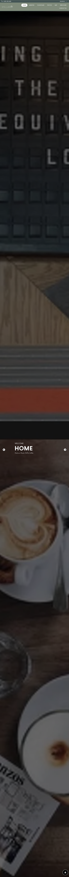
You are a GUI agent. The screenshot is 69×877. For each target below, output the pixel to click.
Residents (62, 1)
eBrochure (63, 5)
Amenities (31, 5)
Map (56, 5)
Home (24, 5)
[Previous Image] (4, 449)
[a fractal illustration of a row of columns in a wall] (7, 6)
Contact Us (62, 8)
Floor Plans (40, 5)
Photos (49, 5)
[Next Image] (65, 449)
